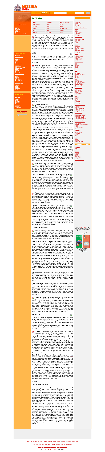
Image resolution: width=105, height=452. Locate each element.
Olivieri (76, 92)
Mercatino (17, 88)
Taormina (77, 131)
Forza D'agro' (78, 49)
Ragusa (17, 103)
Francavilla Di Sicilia (79, 50)
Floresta (77, 47)
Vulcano (77, 150)
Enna (16, 100)
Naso (76, 89)
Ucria (76, 137)
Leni (76, 64)
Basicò (76, 29)
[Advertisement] (22, 43)
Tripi (76, 135)
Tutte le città (18, 107)
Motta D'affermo (78, 88)
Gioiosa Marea (78, 59)
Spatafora (77, 130)
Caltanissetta (18, 98)
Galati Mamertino (79, 56)
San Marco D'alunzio (79, 110)
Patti (76, 96)
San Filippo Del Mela (79, 108)
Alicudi (76, 154)
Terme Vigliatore (78, 132)
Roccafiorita (77, 101)
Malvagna (77, 72)
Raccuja (77, 99)
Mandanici (77, 73)
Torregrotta (77, 133)
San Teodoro (78, 123)
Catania (17, 99)
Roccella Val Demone (80, 105)
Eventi (17, 84)
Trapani (17, 106)
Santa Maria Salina (79, 120)
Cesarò (76, 41)
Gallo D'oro (77, 57)
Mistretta (77, 80)
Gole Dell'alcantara (79, 160)
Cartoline (35, 32)
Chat (16, 89)
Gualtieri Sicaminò (79, 61)
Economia (17, 31)
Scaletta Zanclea (79, 127)
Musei (16, 62)
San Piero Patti (78, 113)
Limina (76, 67)
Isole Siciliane (75, 441)
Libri (16, 86)
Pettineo (77, 97)
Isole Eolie (77, 147)
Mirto (76, 78)
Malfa (76, 71)
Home (16, 27)
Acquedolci (77, 22)
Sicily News (47, 444)
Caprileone (77, 33)
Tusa (76, 136)
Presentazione (19, 57)
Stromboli (77, 152)
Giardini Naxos (78, 58)
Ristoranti (17, 71)
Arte (16, 61)
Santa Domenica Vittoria (80, 118)
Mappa (62, 30)
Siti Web (35, 26)
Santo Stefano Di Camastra (81, 124)
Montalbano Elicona (79, 85)
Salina (76, 149)
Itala (76, 63)
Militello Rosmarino (79, 77)
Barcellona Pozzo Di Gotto (81, 27)
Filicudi (76, 155)
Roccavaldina (78, 103)
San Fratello (77, 109)
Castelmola (77, 38)
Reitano (76, 100)
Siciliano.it (62, 444)
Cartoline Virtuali (19, 74)
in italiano (80, 251)
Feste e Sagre (63, 28)
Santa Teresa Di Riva (80, 122)
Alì (75, 24)
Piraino (76, 98)
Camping (17, 69)
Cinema (17, 85)
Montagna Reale (79, 84)
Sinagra (76, 128)
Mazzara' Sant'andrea (80, 74)
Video (16, 75)
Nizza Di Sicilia (78, 90)
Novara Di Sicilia (78, 91)
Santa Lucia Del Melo (80, 119)
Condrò (76, 42)
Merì (76, 75)
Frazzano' (77, 51)
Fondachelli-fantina (79, 48)
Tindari (76, 161)
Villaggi (17, 70)
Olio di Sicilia (18, 79)
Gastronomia (18, 63)
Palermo (17, 102)
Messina (17, 101)
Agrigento (17, 97)
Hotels (17, 64)
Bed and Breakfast (20, 67)
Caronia (76, 34)
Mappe (17, 77)
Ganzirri (76, 158)
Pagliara (77, 94)
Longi (76, 69)
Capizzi (76, 31)
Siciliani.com (41, 444)
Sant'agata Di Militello (80, 115)
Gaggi (76, 55)
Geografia (17, 29)
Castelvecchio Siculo (79, 39)
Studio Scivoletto (84, 227)
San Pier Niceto (78, 111)
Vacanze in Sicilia (55, 444)
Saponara (77, 125)
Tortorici (76, 134)
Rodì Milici (77, 106)
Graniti (76, 60)
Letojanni (77, 65)
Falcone (77, 43)
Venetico (77, 140)
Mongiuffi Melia (78, 83)
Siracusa (17, 104)
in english (23, 24)
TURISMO (17, 55)
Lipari (76, 68)
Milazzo (76, 76)
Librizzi (76, 66)
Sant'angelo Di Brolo (79, 117)
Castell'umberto (78, 37)
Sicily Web (35, 444)
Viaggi (34, 28)
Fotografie (17, 72)
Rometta (77, 107)
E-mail (61, 26)
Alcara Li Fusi (78, 23)
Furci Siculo (77, 52)
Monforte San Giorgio (80, 82)
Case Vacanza (18, 68)
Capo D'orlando (78, 32)
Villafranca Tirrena (79, 141)
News (48, 30)
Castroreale (77, 40)
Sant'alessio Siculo (79, 116)
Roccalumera (78, 102)
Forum (17, 87)
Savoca (76, 126)
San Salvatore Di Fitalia (80, 114)
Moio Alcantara (78, 81)
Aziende (17, 28)
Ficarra (76, 44)
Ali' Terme (77, 25)
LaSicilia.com (69, 444)
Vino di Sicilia (18, 80)
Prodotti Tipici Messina (21, 33)
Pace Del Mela (78, 93)
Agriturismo (18, 66)
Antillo (76, 26)
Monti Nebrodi (78, 156)
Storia (16, 30)
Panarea (77, 153)
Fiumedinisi (77, 46)
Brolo (76, 30)
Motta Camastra (78, 86)
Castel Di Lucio (78, 35)
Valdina (76, 139)
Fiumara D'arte (78, 157)
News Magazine (19, 83)
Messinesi (18, 32)
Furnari (76, 54)
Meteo (16, 76)
